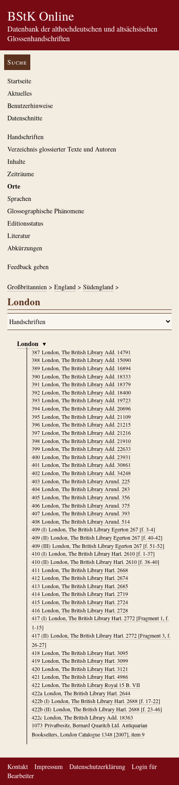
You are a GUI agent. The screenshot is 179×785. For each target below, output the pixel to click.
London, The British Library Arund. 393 (81, 513)
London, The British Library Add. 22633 (81, 448)
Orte (13, 186)
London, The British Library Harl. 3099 (80, 660)
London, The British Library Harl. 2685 (80, 586)
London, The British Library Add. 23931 (81, 456)
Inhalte (16, 161)
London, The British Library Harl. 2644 (81, 693)
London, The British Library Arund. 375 (81, 505)
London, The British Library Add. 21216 (81, 432)
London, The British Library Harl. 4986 (80, 676)
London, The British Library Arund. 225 (81, 481)
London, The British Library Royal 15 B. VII (86, 684)
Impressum (48, 766)
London (28, 343)
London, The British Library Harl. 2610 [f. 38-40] (95, 561)
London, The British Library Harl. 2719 (80, 593)
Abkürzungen (24, 248)
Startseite (19, 80)
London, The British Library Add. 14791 (81, 352)
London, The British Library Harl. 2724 (80, 602)
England (65, 286)
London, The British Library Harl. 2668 (80, 570)
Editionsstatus (25, 223)
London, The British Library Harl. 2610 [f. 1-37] (93, 553)
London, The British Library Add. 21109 (81, 416)
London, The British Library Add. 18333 (81, 376)
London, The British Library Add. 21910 (81, 440)
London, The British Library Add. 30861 (81, 464)
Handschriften (25, 136)
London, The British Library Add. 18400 (81, 392)
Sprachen (19, 198)
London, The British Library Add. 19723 (81, 400)
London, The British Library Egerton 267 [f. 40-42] (97, 537)
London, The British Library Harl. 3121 (80, 668)
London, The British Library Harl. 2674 (80, 577)
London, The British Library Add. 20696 (81, 408)
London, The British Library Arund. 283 (81, 489)
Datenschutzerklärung (97, 766)
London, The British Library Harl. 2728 (80, 610)
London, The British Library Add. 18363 (82, 717)
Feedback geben (28, 266)
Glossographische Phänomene (45, 210)
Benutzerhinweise (30, 105)
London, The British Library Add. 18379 (81, 384)
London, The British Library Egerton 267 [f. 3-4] (93, 529)
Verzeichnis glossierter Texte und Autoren (61, 149)
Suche (17, 62)
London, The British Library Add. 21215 (81, 424)
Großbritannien (27, 286)
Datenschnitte (24, 118)
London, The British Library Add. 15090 (81, 359)
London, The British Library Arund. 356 (81, 497)
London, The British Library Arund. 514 (81, 521)
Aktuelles (19, 93)
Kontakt (17, 766)
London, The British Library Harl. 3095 (80, 652)
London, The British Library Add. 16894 (81, 368)
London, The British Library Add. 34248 (81, 472)
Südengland (98, 286)
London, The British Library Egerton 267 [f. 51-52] (98, 545)
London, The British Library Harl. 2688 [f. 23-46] (97, 709)
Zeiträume (20, 173)
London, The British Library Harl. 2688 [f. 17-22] (96, 700)
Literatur (18, 235)
